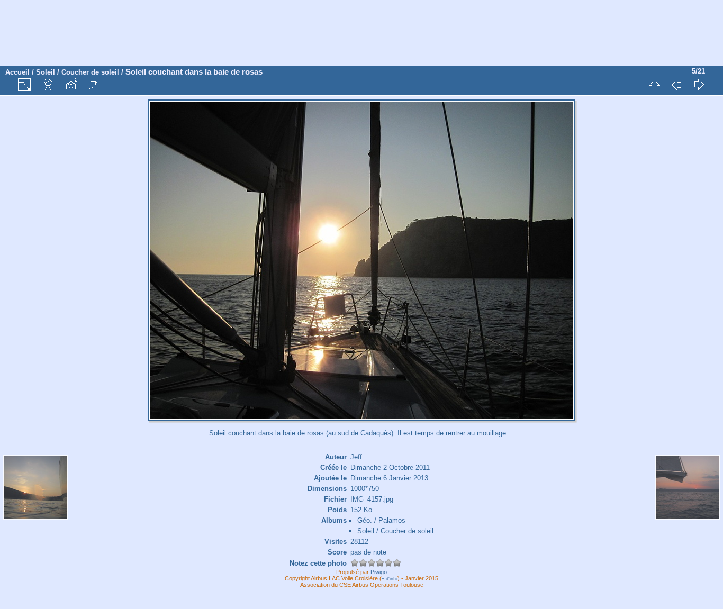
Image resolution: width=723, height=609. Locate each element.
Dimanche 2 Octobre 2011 (390, 467)
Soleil (45, 72)
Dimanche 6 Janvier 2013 (389, 478)
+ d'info (389, 578)
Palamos (391, 520)
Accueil (17, 72)
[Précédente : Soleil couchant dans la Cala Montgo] (676, 85)
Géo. (364, 520)
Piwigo (378, 572)
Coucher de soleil (90, 72)
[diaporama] (49, 85)
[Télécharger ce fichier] (93, 85)
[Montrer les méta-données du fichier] (71, 85)
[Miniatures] (654, 85)
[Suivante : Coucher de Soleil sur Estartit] (699, 85)
